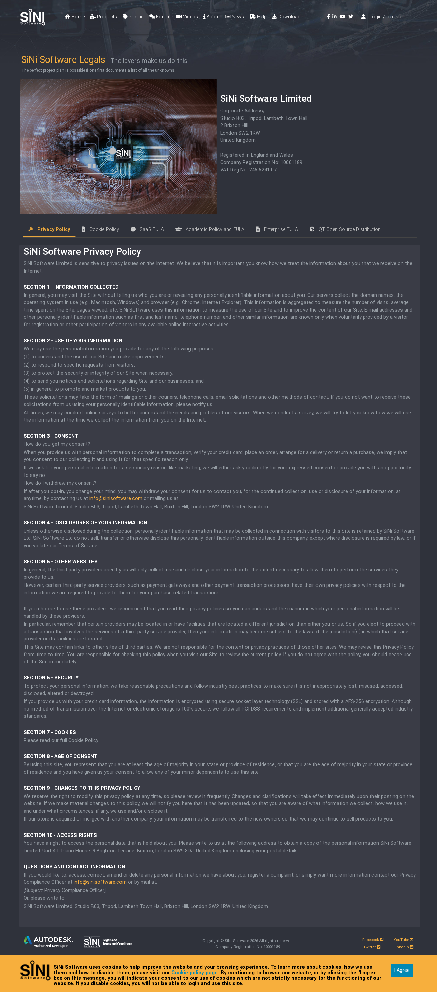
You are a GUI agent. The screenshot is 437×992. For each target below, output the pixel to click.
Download (288, 17)
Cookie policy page (194, 972)
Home (77, 17)
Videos (190, 17)
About (212, 17)
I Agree (402, 970)
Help (261, 17)
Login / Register (385, 17)
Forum (163, 17)
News (237, 17)
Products (106, 17)
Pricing (135, 17)
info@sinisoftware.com (115, 498)
